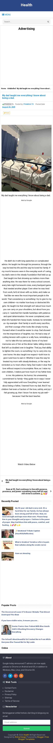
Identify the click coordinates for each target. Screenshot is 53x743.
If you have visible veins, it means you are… (20, 621)
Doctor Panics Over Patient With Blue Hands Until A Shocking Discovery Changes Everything (31, 629)
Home (3, 88)
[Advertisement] (26, 57)
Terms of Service (12, 701)
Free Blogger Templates (33, 738)
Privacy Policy (10, 694)
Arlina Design (20, 737)
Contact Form (10, 688)
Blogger (40, 737)
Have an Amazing (22, 553)
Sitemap (8, 698)
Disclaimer (9, 691)
